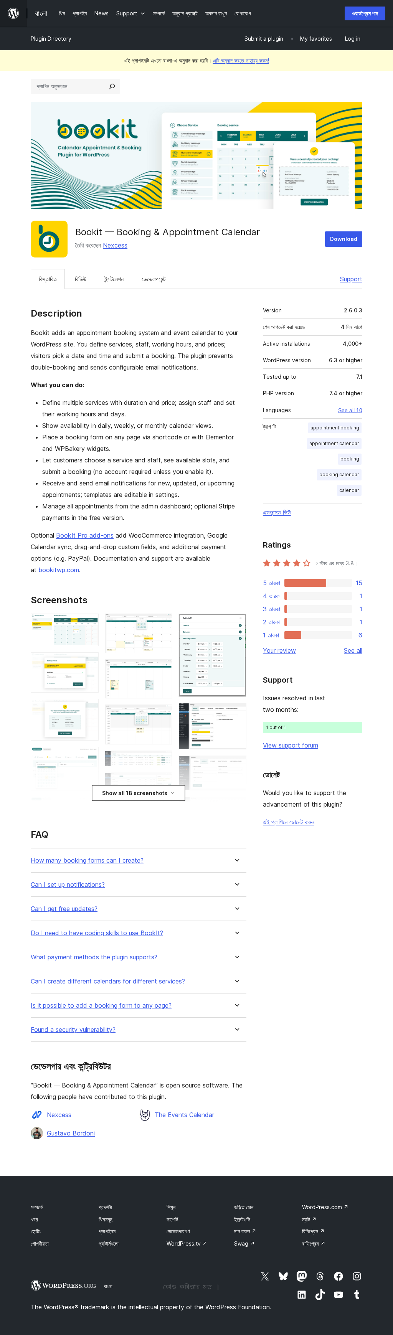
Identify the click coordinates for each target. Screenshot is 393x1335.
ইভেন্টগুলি (242, 1219)
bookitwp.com (58, 570)
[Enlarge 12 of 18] (162, 810)
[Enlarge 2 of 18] (88, 663)
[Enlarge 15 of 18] (236, 766)
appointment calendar (334, 443)
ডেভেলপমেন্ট (153, 279)
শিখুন (171, 1207)
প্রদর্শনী (105, 1207)
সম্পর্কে (37, 1207)
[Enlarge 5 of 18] (88, 807)
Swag (244, 1243)
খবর (34, 1219)
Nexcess (115, 245)
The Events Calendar (184, 1115)
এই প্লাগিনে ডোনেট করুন (288, 822)
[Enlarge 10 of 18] (162, 761)
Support (351, 279)
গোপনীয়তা (40, 1243)
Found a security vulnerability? (73, 1029)
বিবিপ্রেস (313, 1231)
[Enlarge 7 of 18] (162, 624)
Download (343, 239)
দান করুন (245, 1231)
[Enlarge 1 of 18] (88, 624)
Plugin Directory (51, 38)
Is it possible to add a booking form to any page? (101, 1005)
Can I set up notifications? (68, 884)
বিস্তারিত (48, 279)
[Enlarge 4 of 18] (88, 757)
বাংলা (108, 1286)
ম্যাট (309, 1219)
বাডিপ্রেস (313, 1243)
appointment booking (334, 428)
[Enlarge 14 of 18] (236, 713)
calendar (349, 490)
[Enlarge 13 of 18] (236, 624)
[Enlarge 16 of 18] (236, 807)
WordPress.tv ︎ (187, 1243)
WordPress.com (325, 1207)
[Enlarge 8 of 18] (162, 669)
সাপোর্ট (172, 1219)
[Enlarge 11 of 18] (162, 783)
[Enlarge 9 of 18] (162, 715)
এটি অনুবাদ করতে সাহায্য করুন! (241, 60)
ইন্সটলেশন (114, 279)
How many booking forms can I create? (87, 860)
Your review (279, 650)
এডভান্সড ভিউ (277, 512)
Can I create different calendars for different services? (108, 981)
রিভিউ (80, 279)
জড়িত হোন (243, 1207)
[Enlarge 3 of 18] (88, 709)
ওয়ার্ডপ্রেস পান (365, 13)
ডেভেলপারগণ (178, 1231)
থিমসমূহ (105, 1219)
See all (353, 650)
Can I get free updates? (64, 909)
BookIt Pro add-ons (85, 535)
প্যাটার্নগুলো (109, 1243)
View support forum (290, 745)
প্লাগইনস (107, 1231)
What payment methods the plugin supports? (94, 957)
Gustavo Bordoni (71, 1133)
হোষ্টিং (36, 1231)
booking (349, 459)
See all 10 (350, 410)
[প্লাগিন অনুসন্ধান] (112, 86)
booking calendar (339, 474)
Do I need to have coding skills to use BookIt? (97, 933)
